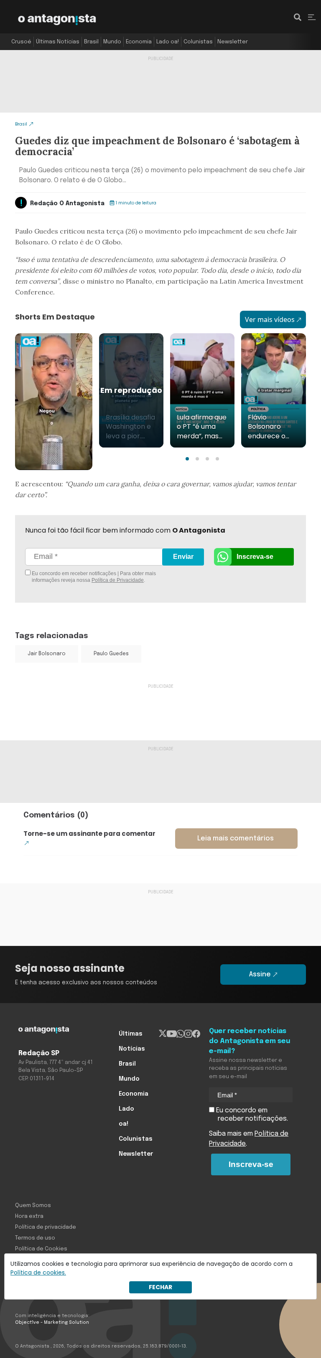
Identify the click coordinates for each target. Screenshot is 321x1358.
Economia (139, 42)
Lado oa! (167, 42)
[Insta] (188, 1033)
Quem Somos (33, 1205)
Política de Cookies (41, 1249)
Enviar (183, 556)
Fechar (160, 1287)
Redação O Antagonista (67, 203)
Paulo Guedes (111, 653)
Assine (260, 974)
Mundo (112, 42)
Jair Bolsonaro (47, 653)
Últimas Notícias (57, 42)
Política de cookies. (38, 1272)
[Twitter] (163, 1033)
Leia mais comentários (235, 838)
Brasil (91, 42)
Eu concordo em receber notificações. (251, 1114)
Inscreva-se (255, 556)
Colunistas (198, 42)
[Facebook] (196, 1033)
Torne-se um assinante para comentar (89, 833)
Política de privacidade (45, 1227)
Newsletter (232, 42)
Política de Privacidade (118, 580)
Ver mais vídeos (270, 319)
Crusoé (21, 42)
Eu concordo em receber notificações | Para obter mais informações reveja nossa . (93, 577)
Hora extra (29, 1216)
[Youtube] (171, 1033)
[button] (187, 459)
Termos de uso (35, 1238)
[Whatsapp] (180, 1033)
